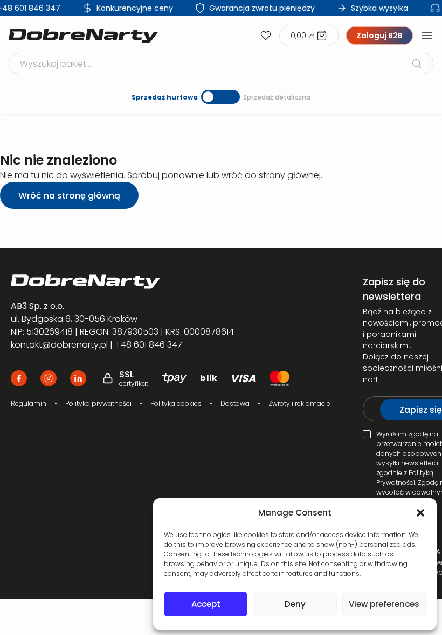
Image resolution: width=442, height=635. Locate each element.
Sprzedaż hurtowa (165, 97)
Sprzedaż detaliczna (276, 97)
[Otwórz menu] (426, 35)
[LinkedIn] (78, 378)
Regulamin (28, 403)
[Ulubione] (265, 35)
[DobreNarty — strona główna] (170, 281)
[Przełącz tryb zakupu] (220, 97)
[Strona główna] (83, 36)
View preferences (384, 604)
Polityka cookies (176, 403)
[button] (420, 512)
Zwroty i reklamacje (299, 403)
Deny (295, 604)
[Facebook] (19, 378)
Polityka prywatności (98, 403)
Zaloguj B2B (379, 35)
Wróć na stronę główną (69, 195)
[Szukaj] (416, 63)
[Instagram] (48, 378)
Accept (205, 604)
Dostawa (235, 403)
